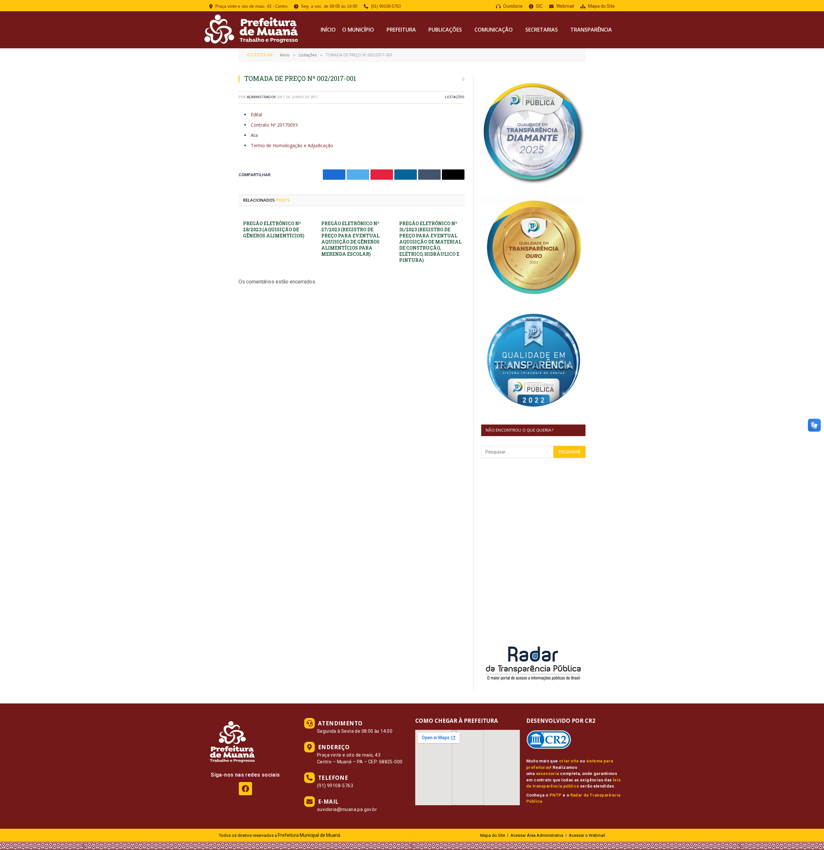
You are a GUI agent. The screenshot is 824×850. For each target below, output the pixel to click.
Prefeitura (401, 29)
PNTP (555, 795)
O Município (358, 29)
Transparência (591, 29)
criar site (569, 761)
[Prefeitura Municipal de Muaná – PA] (250, 29)
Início (328, 29)
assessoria (547, 773)
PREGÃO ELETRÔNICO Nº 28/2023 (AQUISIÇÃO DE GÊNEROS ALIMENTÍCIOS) (273, 229)
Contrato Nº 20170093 (274, 125)
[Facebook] (245, 788)
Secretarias (541, 29)
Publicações (445, 29)
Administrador (261, 97)
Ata (254, 135)
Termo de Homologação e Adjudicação (292, 145)
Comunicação (493, 29)
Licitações (454, 97)
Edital (256, 114)
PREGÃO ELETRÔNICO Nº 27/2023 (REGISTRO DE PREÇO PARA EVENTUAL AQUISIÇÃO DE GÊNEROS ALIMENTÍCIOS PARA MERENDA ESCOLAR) (350, 238)
